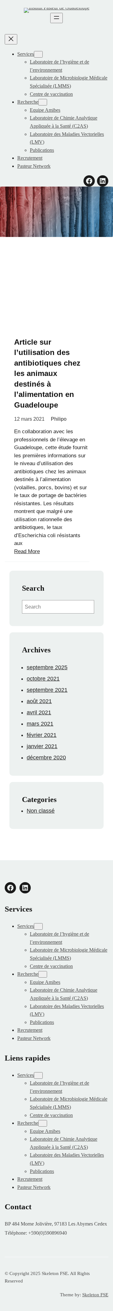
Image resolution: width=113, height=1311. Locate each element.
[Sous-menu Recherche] (42, 102)
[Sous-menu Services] (38, 54)
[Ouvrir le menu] (56, 18)
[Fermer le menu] (11, 39)
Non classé (41, 811)
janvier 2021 (42, 746)
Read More (27, 551)
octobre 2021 (43, 679)
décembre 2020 (46, 757)
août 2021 (39, 701)
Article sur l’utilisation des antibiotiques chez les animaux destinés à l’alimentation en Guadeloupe (47, 373)
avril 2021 (39, 712)
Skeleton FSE (95, 1294)
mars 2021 (40, 724)
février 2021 (41, 735)
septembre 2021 (47, 690)
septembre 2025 (47, 667)
